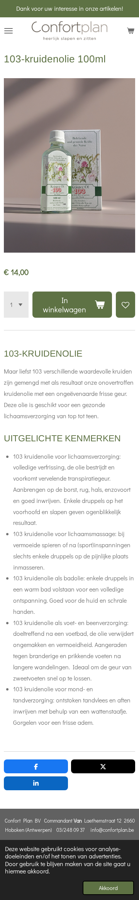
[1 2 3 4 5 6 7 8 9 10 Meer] (16, 305)
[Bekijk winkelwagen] (130, 30)
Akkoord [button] (108, 888)
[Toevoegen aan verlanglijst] (125, 305)
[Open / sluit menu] (8, 30)
